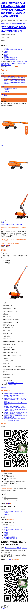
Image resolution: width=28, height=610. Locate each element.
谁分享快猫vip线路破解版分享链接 (13, 49)
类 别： (6, 239)
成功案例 (6, 52)
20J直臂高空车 (12, 384)
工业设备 (3, 86)
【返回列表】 (4, 387)
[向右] (2, 222)
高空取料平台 (7, 84)
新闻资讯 (6, 56)
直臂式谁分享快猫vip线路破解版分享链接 (14, 79)
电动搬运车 (7, 95)
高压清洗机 (7, 91)
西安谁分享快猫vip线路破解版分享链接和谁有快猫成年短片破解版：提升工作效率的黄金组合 (15, 400)
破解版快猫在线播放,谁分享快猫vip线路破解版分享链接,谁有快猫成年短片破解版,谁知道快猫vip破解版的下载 (13, 10)
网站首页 (6, 48)
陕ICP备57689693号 (10, 548)
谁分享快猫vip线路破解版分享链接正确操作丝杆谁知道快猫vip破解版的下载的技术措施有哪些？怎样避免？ (15, 409)
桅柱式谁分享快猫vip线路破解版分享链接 (14, 82)
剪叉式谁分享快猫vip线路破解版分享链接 (14, 77)
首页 (14, 61)
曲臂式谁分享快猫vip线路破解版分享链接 (14, 80)
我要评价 (14, 224)
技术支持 (6, 54)
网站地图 (19, 548)
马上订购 (3, 245)
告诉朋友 (19, 224)
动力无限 (9, 559)
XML (25, 548)
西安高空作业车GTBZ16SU (15, 383)
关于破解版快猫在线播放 (10, 57)
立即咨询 (8, 245)
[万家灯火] (15, 559)
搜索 (16, 66)
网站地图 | (9, 23)
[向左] (2, 145)
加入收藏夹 (9, 224)
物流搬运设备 (4, 94)
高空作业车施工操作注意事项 (11, 420)
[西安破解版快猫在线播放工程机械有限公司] (14, 30)
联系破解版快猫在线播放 (18, 23)
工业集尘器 (7, 89)
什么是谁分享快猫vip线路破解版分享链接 (14, 418)
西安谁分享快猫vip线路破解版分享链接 (14, 393)
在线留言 (3, 423)
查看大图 (3, 224)
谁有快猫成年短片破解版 (10, 88)
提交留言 (3, 503)
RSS (23, 548)
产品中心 (6, 51)
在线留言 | (3, 23)
